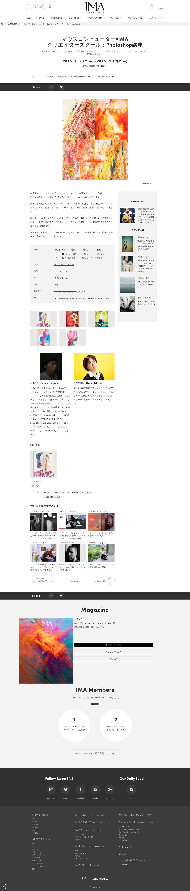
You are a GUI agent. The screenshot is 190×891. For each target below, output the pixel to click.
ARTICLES (35, 511)
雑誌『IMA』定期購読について (129, 829)
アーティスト (79, 834)
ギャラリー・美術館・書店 (84, 837)
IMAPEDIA (88, 830)
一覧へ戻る (74, 581)
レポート (35, 849)
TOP (2, 24)
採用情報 (122, 838)
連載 (33, 869)
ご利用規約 (122, 854)
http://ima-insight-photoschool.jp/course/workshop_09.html (82, 298)
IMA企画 (22, 24)
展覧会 (34, 822)
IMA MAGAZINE (80, 853)
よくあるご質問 (124, 826)
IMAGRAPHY (92, 822)
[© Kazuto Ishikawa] (43, 320)
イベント (35, 824)
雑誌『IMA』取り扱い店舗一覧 (129, 832)
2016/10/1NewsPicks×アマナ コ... (45, 579)
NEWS (40, 814)
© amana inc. (95, 887)
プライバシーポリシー (126, 851)
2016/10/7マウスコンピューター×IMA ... (103, 581)
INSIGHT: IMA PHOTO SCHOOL (82, 76)
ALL (33, 819)
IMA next (90, 814)
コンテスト (36, 830)
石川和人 (50, 76)
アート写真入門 (37, 863)
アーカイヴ (36, 858)
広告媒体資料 (123, 835)
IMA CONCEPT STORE (106, 76)
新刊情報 (35, 827)
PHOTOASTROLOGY (136, 814)
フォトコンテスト (81, 859)
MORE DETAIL (113, 644)
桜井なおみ (62, 76)
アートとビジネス (38, 866)
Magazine (95, 609)
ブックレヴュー (37, 852)
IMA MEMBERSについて (127, 864)
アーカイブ (72, 511)
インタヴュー (44, 511)
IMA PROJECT (12, 24)
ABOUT (77, 850)
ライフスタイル (37, 860)
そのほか (35, 833)
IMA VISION (87, 865)
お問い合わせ (123, 840)
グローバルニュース (39, 855)
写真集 (77, 840)
